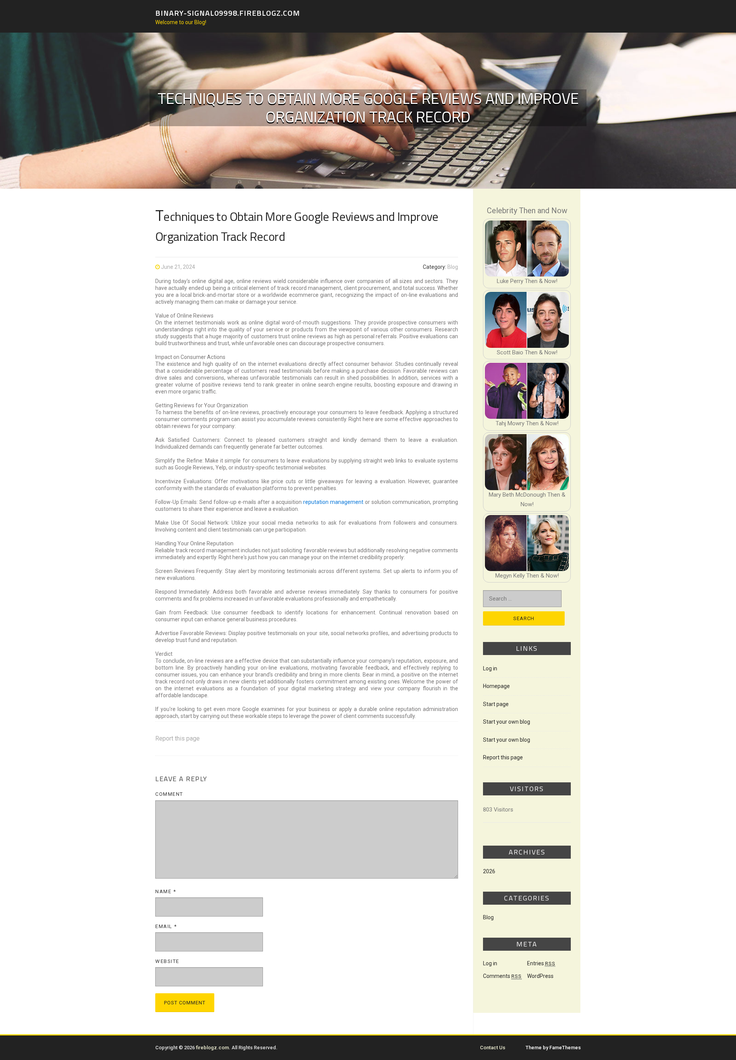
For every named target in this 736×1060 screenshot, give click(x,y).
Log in (490, 668)
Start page (496, 704)
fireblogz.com (212, 1047)
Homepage (496, 686)
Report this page (177, 738)
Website (167, 961)
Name (165, 891)
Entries (541, 963)
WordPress (540, 976)
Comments (502, 976)
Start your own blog (506, 722)
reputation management (333, 502)
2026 (489, 871)
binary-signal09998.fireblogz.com (227, 12)
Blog (452, 267)
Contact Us (492, 1047)
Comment (169, 794)
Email (166, 926)
